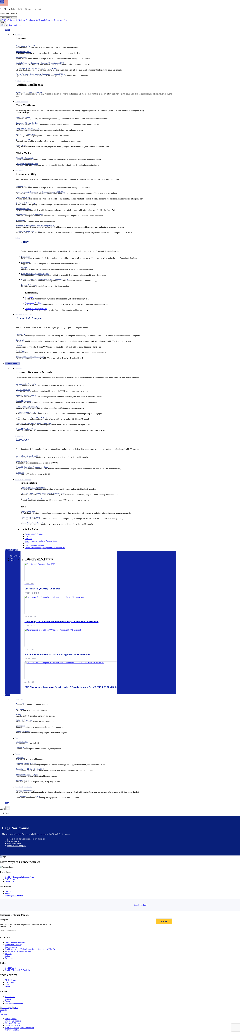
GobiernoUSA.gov (12, 1025)
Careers (8, 891)
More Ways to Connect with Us (20, 861)
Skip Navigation (15, 25)
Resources (22, 439)
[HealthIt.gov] (34, 20)
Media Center (10, 980)
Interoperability (11, 947)
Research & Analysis (29, 318)
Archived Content (12, 1030)
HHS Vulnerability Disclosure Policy (19, 1028)
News (7, 984)
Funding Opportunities (14, 896)
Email (6, 927)
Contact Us (9, 881)
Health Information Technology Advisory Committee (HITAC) (30, 949)
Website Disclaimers (13, 1021)
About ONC (10, 997)
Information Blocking (13, 945)
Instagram (4, 920)
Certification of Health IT (15, 942)
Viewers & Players (12, 1023)
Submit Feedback (141, 905)
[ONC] (6, 1008)
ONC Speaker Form (13, 879)
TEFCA (8, 954)
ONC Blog (9, 982)
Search (2, 809)
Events (7, 893)
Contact (8, 1001)
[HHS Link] (15, 1008)
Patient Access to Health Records (18, 951)
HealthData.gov (11, 968)
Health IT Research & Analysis (17, 970)
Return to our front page (16, 846)
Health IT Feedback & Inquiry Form (19, 877)
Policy (25, 241)
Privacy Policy (10, 1019)
